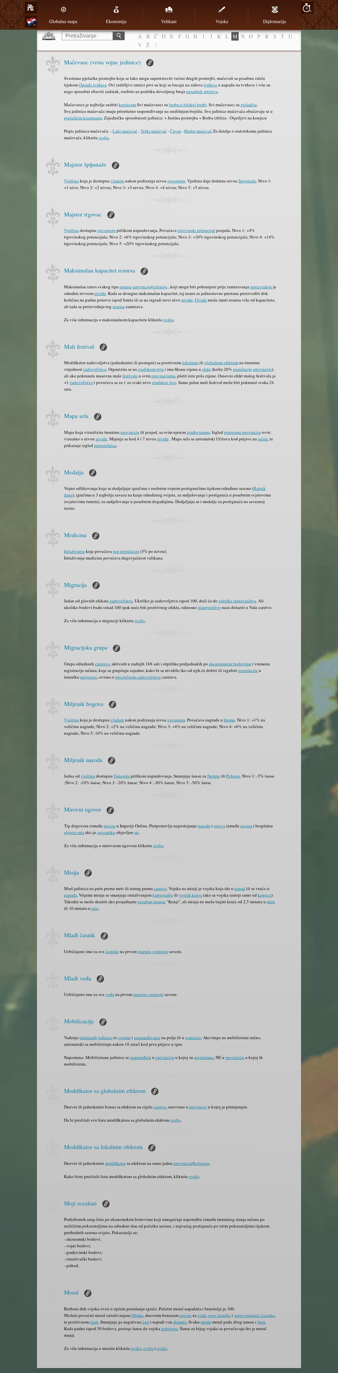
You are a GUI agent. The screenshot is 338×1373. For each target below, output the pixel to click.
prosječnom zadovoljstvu (138, 677)
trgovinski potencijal (196, 230)
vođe (109, 994)
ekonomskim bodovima (230, 664)
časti (94, 1322)
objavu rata (74, 832)
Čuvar (175, 131)
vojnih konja (190, 895)
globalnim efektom (221, 363)
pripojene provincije (242, 432)
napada (204, 826)
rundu (206, 1322)
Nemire (213, 776)
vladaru (117, 181)
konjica (264, 895)
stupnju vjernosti (153, 951)
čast (145, 1322)
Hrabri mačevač (198, 131)
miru (271, 902)
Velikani (169, 21)
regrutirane (204, 1057)
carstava (102, 664)
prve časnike (219, 1315)
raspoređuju (140, 1057)
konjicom (127, 105)
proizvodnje (261, 287)
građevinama (198, 432)
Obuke (137, 1315)
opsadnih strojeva (202, 91)
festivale (130, 376)
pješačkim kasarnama (83, 118)
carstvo (159, 1107)
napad (239, 888)
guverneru (106, 230)
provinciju (129, 432)
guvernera (176, 181)
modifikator (115, 1163)
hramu (229, 720)
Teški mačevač (154, 131)
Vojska (222, 21)
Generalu (122, 776)
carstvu (160, 888)
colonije (159, 287)
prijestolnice (105, 445)
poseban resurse (152, 902)
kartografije (162, 895)
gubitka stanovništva (237, 601)
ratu (94, 908)
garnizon (193, 1037)
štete (261, 1322)
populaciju (248, 670)
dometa (179, 1322)
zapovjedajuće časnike (254, 1315)
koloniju (201, 1163)
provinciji (198, 1107)
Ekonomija (116, 21)
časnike (112, 951)
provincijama (163, 376)
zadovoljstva (94, 369)
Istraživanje (74, 551)
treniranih (88, 1037)
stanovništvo (209, 607)
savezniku (106, 832)
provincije (142, 287)
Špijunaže (247, 181)
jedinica (105, 1037)
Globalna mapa (63, 21)
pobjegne (169, 1328)
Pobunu (233, 776)
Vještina (71, 181)
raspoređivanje (147, 1037)
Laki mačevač (125, 131)
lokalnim (190, 363)
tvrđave (210, 85)
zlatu (206, 369)
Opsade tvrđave (93, 85)
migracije (88, 677)
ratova (219, 826)
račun (263, 439)
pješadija (249, 105)
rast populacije (126, 551)
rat (136, 832)
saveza (110, 826)
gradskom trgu (151, 369)
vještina (88, 776)
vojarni (124, 1037)
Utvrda (201, 300)
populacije (242, 369)
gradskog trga (164, 382)
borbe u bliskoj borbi (188, 105)
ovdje (104, 138)
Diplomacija (274, 21)
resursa (125, 287)
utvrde (100, 293)
